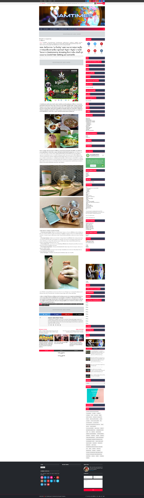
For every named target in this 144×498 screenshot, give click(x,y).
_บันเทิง (87, 197)
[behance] (100, 1)
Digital (93, 431)
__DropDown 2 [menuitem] (88, 123)
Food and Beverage (51, 42)
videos (87, 457)
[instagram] (102, 1)
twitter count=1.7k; (89, 223)
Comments (101, 348)
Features (46, 29)
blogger (46, 350)
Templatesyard (49, 496)
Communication (99, 430)
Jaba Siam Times (90, 241)
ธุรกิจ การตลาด (89, 417)
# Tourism (47, 305)
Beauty (87, 246)
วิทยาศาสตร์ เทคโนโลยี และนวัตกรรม (93, 424)
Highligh (95, 443)
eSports (88, 435)
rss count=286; (88, 229)
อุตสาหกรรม (97, 428)
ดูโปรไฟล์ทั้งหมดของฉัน (90, 242)
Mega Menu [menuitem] (88, 119)
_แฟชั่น (87, 199)
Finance (102, 435)
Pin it (68, 314)
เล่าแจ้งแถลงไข (88, 207)
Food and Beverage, (61, 57)
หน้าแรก (87, 332)
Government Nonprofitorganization (94, 439)
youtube (87, 174)
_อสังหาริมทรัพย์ (88, 205)
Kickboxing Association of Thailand (94, 446)
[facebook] (86, 1)
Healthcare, (79, 57)
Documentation (63, 29)
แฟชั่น (101, 418)
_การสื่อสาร (88, 191)
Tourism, (49, 58)
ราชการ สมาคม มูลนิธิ (95, 420)
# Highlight (79, 304)
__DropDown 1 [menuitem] (88, 122)
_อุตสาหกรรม (88, 207)
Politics (98, 448)
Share (57, 314)
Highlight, (41, 58)
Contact (50, 1)
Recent (89, 348)
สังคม (102, 424)
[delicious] (104, 1)
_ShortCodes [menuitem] (88, 128)
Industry (88, 444)
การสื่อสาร (88, 415)
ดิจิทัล (100, 415)
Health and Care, (74, 57)
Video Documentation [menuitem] (90, 130)
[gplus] (90, 1)
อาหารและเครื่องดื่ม (89, 428)
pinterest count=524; (89, 226)
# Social (43, 305)
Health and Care (66, 42)
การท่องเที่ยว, (56, 57)
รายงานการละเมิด (89, 87)
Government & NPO (73, 3)
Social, (47, 58)
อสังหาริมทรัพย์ (93, 426)
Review (93, 450)
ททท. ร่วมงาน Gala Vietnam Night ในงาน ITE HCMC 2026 (61, 343)
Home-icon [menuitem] (88, 118)
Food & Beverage (59, 42)
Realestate (88, 450)
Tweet (46, 314)
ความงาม (96, 415)
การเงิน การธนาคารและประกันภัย (92, 411)
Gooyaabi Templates (61, 496)
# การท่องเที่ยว (44, 304)
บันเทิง (87, 418)
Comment (80, 314)
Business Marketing (90, 430)
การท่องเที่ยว (45, 42)
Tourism (44, 43)
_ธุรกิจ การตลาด (89, 195)
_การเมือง (87, 190)
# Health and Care (67, 304)
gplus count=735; (89, 224)
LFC (87, 448)
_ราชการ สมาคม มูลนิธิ (90, 201)
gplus (87, 176)
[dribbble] (96, 1)
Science (98, 450)
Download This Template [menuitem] (90, 120)
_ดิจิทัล (87, 194)
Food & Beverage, (68, 57)
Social (41, 43)
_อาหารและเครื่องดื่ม (89, 206)
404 (54, 1)
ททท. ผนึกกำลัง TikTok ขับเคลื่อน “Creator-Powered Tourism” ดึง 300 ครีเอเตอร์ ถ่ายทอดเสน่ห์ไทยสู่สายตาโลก (76, 344)
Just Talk (80, 42)
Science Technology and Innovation (94, 452)
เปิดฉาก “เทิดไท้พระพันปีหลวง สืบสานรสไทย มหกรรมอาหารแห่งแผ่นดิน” (98, 375)
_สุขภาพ (87, 204)
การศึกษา (98, 413)
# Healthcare (73, 304)
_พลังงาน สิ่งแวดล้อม (89, 198)
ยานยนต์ (87, 420)
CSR (87, 431)
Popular (95, 348)
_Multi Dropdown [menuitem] (89, 127)
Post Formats (53, 29)
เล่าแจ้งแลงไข (95, 422)
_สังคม (87, 203)
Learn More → (92, 470)
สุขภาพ (87, 426)
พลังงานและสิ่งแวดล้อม (94, 418)
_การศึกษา (87, 190)
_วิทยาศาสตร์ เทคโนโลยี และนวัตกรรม (92, 202)
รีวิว (86, 208)
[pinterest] (92, 1)
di (89, 431)
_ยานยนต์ (87, 200)
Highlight (76, 42)
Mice (90, 448)
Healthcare (72, 42)
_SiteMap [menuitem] (87, 129)
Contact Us (88, 137)
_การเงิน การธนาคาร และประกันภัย (92, 188)
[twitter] (88, 1)
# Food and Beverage (51, 304)
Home (41, 1)
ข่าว (86, 187)
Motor (94, 448)
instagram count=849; (90, 228)
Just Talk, (44, 58)
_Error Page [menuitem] (88, 125)
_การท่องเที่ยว (88, 189)
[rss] (98, 1)
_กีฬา (87, 192)
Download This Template (74, 29)
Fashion (87, 247)
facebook (76, 350)
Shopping (88, 456)
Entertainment (100, 433)
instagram (87, 175)
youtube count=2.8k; (89, 225)
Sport (97, 456)
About (45, 1)
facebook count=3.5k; (90, 223)
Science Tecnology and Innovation (94, 454)
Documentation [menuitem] (89, 120)
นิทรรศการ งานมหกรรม (97, 417)
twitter (87, 173)
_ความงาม (87, 193)
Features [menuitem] (87, 126)
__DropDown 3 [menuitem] (88, 124)
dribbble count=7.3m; (89, 227)
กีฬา (92, 415)
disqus (61, 350)
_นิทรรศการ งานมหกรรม (90, 196)
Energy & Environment (91, 433)
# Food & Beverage (60, 304)
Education (98, 431)
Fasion (97, 435)
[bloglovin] (94, 1)
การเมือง (94, 413)
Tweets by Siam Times (90, 181)
